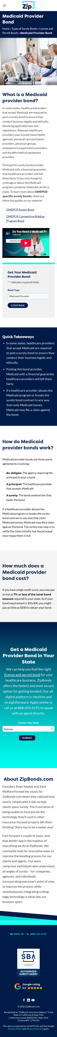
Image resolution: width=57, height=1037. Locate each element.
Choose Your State (28, 722)
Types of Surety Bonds (24, 28)
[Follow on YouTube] (33, 1000)
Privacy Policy (15, 1028)
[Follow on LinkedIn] (28, 1000)
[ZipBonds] (28, 5)
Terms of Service (35, 1028)
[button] (4, 6)
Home (6, 28)
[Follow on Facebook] (23, 1000)
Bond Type (14, 289)
